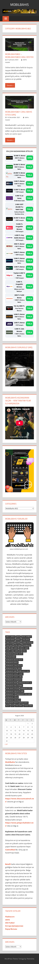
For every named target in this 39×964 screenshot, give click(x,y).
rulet (8, 706)
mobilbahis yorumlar (13, 700)
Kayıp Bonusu (11, 929)
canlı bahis (25, 639)
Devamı (9, 85)
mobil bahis (19, 654)
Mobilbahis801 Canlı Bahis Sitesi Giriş (18, 113)
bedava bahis (10, 639)
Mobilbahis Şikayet (12, 703)
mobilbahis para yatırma (14, 686)
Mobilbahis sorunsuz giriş (15, 691)
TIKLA (29, 167)
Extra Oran (17, 645)
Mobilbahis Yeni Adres (24, 694)
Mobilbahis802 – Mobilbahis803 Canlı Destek (19, 55)
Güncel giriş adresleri (13, 651)
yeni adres (18, 706)
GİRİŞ (29, 158)
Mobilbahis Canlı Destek (14, 665)
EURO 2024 (9, 645)
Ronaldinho (24, 703)
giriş (7, 648)
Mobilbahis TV (10, 694)
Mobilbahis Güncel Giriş (14, 677)
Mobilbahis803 (10, 657)
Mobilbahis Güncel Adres (14, 674)
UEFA (7, 920)
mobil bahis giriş (23, 671)
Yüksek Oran (28, 706)
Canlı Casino (10, 642)
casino (18, 642)
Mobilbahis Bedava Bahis (14, 660)
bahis (18, 637)
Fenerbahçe (27, 645)
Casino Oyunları (27, 642)
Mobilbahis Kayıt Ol (24, 683)
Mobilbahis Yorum (12, 697)
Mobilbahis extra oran (13, 668)
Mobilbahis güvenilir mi (14, 680)
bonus (18, 639)
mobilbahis (9, 654)
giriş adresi (14, 648)
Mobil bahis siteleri (12, 688)
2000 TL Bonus (10, 637)
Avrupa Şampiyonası (14, 926)
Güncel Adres (24, 648)
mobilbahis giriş (11, 671)
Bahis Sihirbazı (26, 637)
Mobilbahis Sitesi (26, 688)
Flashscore (9, 916)
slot (12, 706)
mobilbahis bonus (12, 662)
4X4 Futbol (9, 923)
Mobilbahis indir (11, 683)
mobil (24, 651)
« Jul (6, 744)
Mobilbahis (19, 4)
